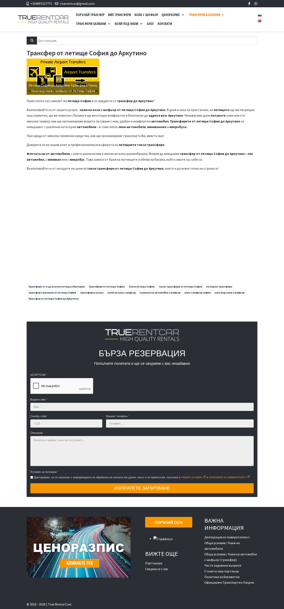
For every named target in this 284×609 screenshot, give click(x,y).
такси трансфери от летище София (180, 286)
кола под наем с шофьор (229, 292)
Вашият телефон (117, 416)
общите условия (191, 477)
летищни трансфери (219, 286)
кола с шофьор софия (197, 292)
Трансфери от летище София (107, 286)
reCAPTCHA (38, 374)
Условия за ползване (44, 471)
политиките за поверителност (227, 477)
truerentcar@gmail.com (77, 3)
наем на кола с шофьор (121, 292)
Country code (39, 416)
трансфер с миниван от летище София (52, 292)
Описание (37, 432)
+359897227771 (41, 3)
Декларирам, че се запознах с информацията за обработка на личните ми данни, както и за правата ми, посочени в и (140, 477)
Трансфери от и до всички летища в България (56, 286)
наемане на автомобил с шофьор (160, 292)
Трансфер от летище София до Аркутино (53, 298)
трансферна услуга (92, 292)
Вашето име (38, 399)
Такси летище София (142, 286)
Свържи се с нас (156, 569)
